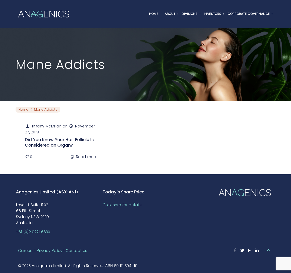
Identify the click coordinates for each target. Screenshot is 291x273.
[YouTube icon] (249, 250)
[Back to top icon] (268, 250)
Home (23, 109)
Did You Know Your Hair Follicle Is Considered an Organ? (59, 142)
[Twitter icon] (242, 250)
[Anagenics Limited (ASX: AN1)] (43, 14)
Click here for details (122, 204)
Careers (25, 250)
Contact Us (76, 250)
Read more (86, 156)
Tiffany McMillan (46, 126)
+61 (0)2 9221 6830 (33, 231)
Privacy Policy (49, 250)
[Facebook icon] (235, 250)
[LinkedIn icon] (257, 250)
